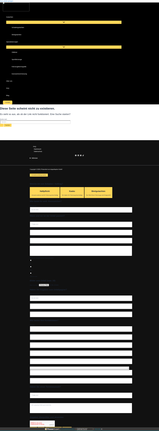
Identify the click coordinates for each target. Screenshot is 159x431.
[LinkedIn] (78, 155)
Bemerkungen (33, 402)
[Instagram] (80, 155)
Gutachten (9, 17)
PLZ (31, 349)
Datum (31, 391)
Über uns (9, 81)
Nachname (33, 333)
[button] (14, 17)
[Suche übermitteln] (1, 125)
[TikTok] (83, 155)
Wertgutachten (16, 34)
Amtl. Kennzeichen (35, 294)
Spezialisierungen (12, 42)
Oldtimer (14, 52)
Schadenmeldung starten (38, 175)
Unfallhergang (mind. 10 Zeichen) (38, 244)
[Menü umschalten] (63, 22)
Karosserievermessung (19, 74)
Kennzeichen (33, 205)
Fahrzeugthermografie (19, 66)
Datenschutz (38, 151)
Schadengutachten (18, 27)
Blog (7, 95)
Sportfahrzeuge (17, 59)
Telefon (32, 365)
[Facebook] (76, 155)
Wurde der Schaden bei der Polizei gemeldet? (42, 258)
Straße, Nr (32, 228)
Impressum (37, 149)
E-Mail (31, 376)
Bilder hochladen (34, 285)
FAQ (7, 88)
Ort (30, 357)
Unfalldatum (33, 220)
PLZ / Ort (32, 236)
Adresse (35, 158)
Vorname (32, 325)
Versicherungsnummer (36, 310)
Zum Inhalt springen (6, 1)
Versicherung (33, 302)
